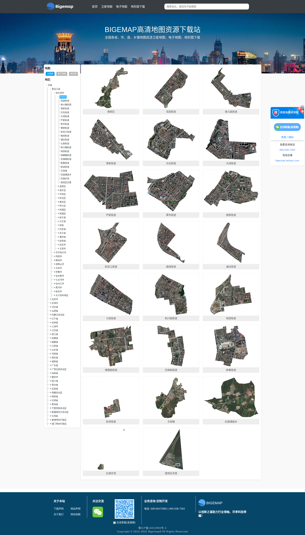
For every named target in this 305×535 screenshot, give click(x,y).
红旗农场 (65, 178)
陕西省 (55, 396)
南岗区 (63, 97)
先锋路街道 (66, 159)
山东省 (55, 350)
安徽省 (55, 338)
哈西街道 (65, 151)
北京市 (55, 299)
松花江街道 (66, 132)
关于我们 (59, 514)
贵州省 (55, 385)
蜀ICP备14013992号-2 (152, 528)
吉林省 (55, 322)
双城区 (62, 213)
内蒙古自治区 (58, 315)
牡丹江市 (60, 284)
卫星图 (50, 74)
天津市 (55, 303)
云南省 (55, 389)
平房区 (62, 194)
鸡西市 (59, 256)
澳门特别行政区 (59, 424)
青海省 (55, 404)
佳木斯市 (60, 276)
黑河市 (59, 287)
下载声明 (59, 508)
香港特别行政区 (59, 420)
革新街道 (65, 108)
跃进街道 (65, 167)
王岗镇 (64, 171)
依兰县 (62, 217)
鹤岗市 (59, 260)
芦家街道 (65, 120)
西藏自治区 (57, 393)
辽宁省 (55, 319)
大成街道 (65, 116)
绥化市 (59, 291)
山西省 (55, 311)
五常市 (62, 249)
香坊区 (62, 202)
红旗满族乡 (66, 175)
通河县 (62, 237)
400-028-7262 (287, 149)
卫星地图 (106, 6)
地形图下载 (138, 6)
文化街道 (65, 112)
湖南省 (55, 361)
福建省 (55, 342)
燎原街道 (65, 128)
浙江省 (55, 334)
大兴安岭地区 (62, 295)
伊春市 (59, 272)
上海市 (55, 326)
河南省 (55, 354)
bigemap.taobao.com (287, 160)
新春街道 (65, 163)
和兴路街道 (66, 147)
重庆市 (55, 377)
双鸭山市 (60, 264)
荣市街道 (65, 124)
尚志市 (62, 245)
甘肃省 (55, 400)
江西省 (55, 346)
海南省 (55, 373)
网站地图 (75, 514)
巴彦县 (62, 229)
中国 (50, 85)
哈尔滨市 (60, 93)
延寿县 (62, 241)
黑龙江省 (56, 89)
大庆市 (59, 268)
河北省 (55, 307)
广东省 (55, 365)
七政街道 (65, 143)
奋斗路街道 (66, 104)
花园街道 (65, 101)
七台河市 (60, 280)
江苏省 (55, 330)
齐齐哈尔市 (61, 252)
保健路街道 (66, 155)
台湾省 (55, 416)
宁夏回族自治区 (59, 408)
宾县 (61, 225)
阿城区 (62, 210)
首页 (95, 6)
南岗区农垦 (66, 182)
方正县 (62, 221)
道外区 (62, 190)
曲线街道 (65, 136)
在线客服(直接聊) (126, 522)
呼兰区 (62, 206)
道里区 (62, 186)
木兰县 (62, 233)
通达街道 (65, 140)
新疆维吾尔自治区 (60, 412)
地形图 (73, 74)
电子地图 (121, 6)
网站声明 (75, 508)
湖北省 (55, 357)
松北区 (62, 198)
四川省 (55, 381)
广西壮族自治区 (59, 369)
